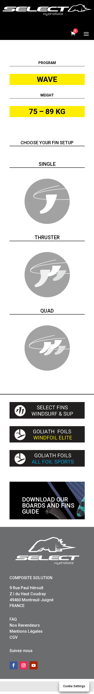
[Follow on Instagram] (24, 665)
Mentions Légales (26, 631)
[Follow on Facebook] (14, 665)
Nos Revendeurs (25, 625)
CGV (14, 637)
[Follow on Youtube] (34, 665)
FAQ (13, 619)
